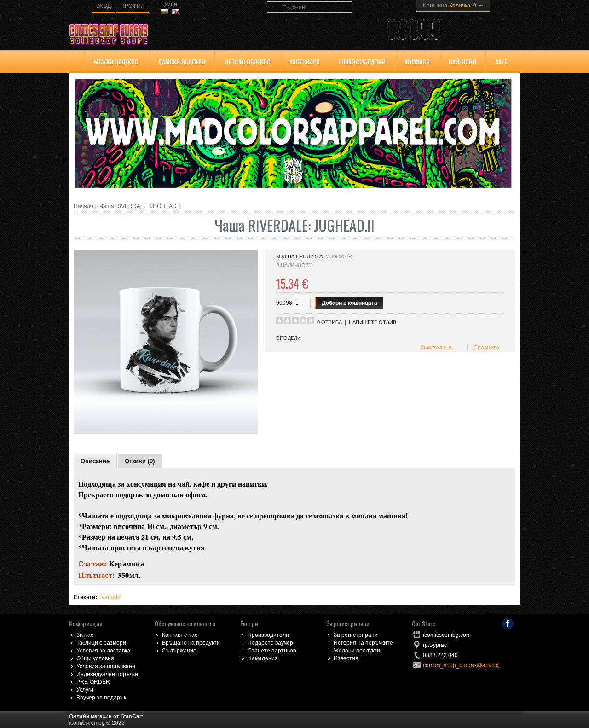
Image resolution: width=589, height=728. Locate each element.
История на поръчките (363, 643)
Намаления (263, 658)
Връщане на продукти (191, 643)
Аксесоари (304, 61)
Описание (95, 461)
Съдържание (179, 650)
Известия (346, 658)
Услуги (84, 690)
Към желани (434, 347)
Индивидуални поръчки (107, 674)
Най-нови (462, 61)
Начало (83, 206)
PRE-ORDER (93, 682)
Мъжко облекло (116, 61)
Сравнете (485, 347)
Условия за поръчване (105, 666)
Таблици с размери (101, 643)
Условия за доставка (103, 650)
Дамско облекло (181, 61)
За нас (84, 635)
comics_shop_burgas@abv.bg (461, 665)
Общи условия (95, 658)
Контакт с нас (179, 635)
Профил (132, 6)
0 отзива (329, 322)
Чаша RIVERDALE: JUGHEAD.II (140, 206)
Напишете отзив (372, 322)
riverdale (109, 597)
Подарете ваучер (270, 643)
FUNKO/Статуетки (362, 61)
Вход (103, 6)
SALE (501, 61)
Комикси (417, 61)
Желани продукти (357, 650)
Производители (268, 635)
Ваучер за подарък (101, 697)
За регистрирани (356, 635)
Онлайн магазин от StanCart (106, 716)
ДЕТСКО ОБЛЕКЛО (247, 61)
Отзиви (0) (140, 461)
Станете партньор (272, 650)
